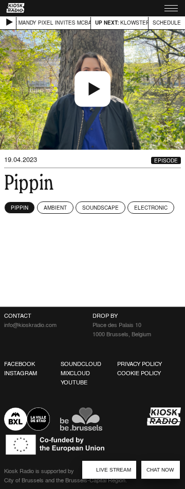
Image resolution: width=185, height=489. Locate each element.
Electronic (151, 207)
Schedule (167, 22)
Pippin (19, 207)
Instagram (20, 373)
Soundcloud (81, 364)
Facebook (19, 364)
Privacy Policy (139, 364)
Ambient (55, 207)
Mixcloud (75, 373)
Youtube (74, 382)
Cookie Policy (139, 373)
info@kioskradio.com (30, 325)
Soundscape (100, 207)
